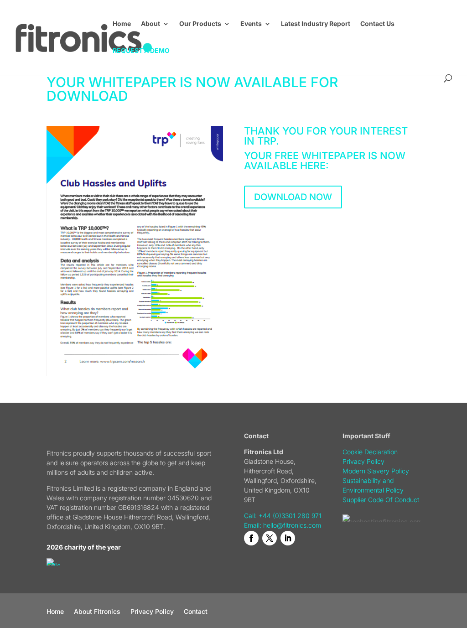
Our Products (200, 24)
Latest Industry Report (315, 24)
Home (122, 24)
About (150, 24)
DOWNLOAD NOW (293, 197)
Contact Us (377, 24)
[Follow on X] (269, 538)
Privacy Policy (152, 611)
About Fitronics (97, 611)
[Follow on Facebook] (251, 538)
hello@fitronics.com (292, 525)
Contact (196, 611)
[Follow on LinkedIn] (287, 538)
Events (251, 24)
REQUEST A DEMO (141, 50)
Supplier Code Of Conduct (380, 499)
